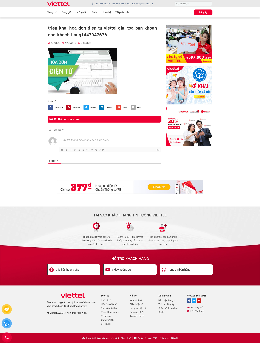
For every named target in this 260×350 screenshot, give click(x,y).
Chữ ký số (106, 300)
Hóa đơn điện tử (109, 304)
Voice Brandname (110, 312)
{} (100, 149)
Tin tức (95, 12)
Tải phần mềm (122, 12)
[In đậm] (62, 149)
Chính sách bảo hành (168, 308)
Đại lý (161, 312)
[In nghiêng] (66, 149)
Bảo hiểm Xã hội (109, 308)
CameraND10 (107, 320)
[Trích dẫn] (87, 149)
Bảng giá (66, 12)
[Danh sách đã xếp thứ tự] (79, 149)
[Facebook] (189, 300)
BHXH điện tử (136, 304)
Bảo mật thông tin (167, 300)
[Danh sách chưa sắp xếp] (83, 149)
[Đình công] (75, 149)
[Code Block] (92, 149)
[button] (56, 107)
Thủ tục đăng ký (166, 304)
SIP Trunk (105, 324)
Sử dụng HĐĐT (137, 312)
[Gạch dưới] (70, 149)
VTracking (106, 316)
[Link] (96, 149)
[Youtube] (199, 300)
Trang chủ (52, 12)
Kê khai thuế (136, 300)
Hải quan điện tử (138, 308)
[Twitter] (194, 300)
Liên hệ (107, 12)
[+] (104, 149)
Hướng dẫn (81, 12)
